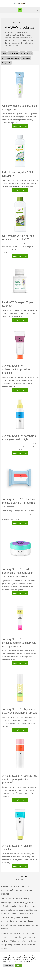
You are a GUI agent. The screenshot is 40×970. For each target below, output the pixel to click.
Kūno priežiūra (13, 53)
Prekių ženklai (6, 63)
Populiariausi (26, 58)
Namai (29, 53)
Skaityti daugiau (20, 126)
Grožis (4, 53)
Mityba (23, 53)
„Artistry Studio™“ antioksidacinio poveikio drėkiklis (16, 369)
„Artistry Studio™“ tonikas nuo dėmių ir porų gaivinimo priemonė (19, 779)
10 (26, 876)
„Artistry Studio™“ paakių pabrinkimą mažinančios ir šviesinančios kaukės (17, 573)
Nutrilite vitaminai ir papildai (10, 58)
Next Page (20, 879)
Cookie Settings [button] (8, 965)
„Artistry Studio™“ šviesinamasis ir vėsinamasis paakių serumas (19, 643)
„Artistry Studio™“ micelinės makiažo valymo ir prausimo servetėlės (18, 503)
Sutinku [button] (19, 965)
